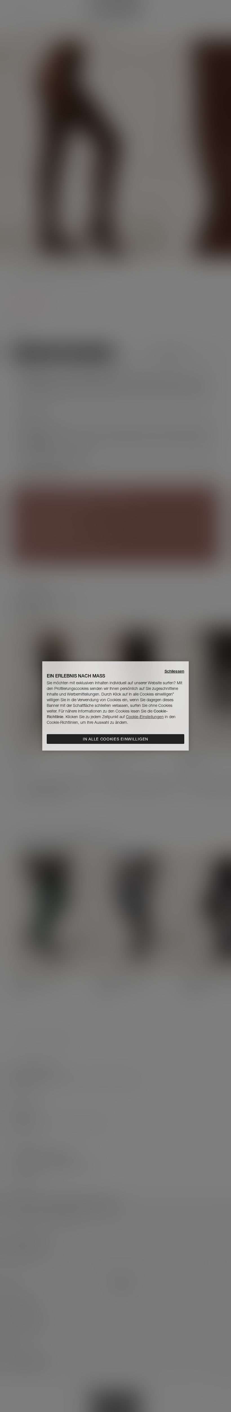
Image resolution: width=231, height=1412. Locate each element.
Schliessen (174, 671)
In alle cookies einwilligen (115, 739)
